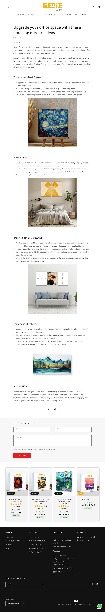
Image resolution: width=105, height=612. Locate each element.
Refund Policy (35, 545)
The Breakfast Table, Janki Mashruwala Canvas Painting (40, 501)
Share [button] (18, 42)
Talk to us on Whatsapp (63, 568)
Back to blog (53, 409)
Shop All (9, 545)
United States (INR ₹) (14, 603)
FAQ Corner (34, 537)
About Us (9, 537)
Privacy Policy (35, 552)
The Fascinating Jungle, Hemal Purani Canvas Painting (64, 501)
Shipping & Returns (37, 541)
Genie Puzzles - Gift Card (88, 499)
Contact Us (57, 572)
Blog (7, 548)
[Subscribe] (41, 584)
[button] (7, 7)
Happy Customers (12, 541)
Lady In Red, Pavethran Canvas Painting (16, 500)
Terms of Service (36, 548)
